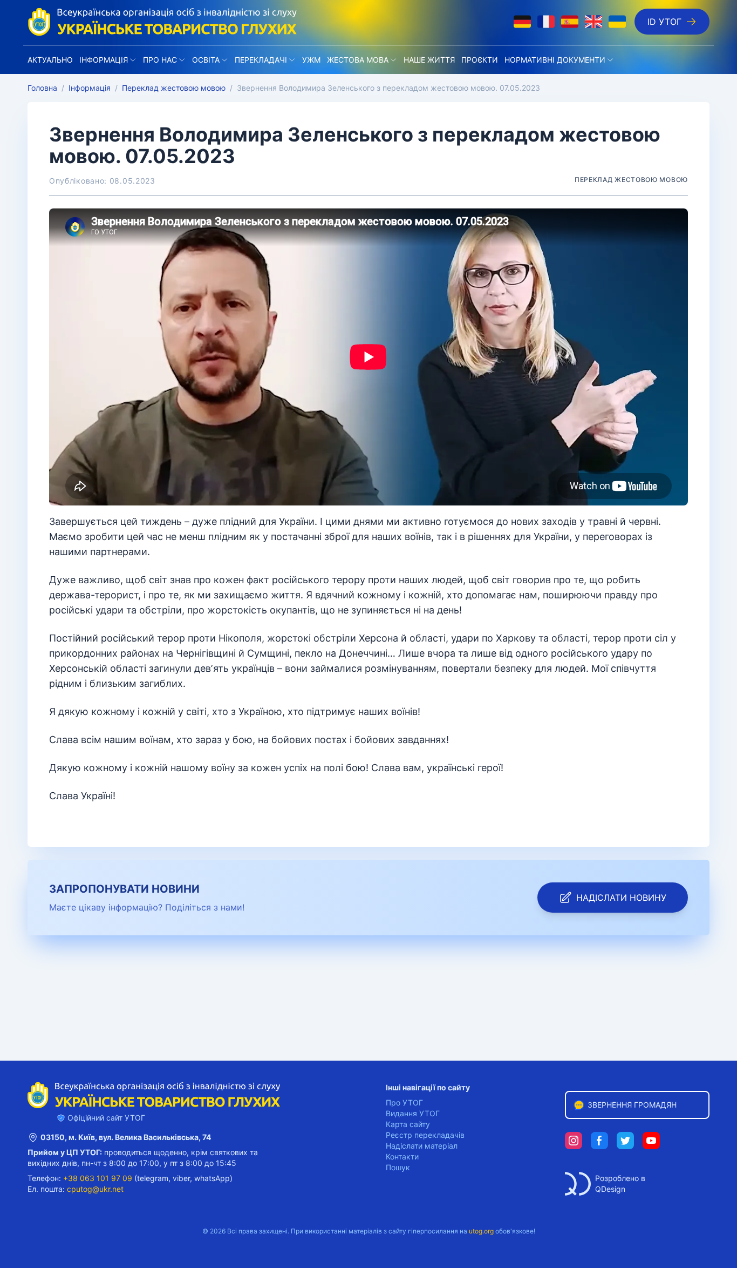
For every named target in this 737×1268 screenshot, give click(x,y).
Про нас (160, 59)
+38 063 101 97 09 (97, 1178)
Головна (42, 87)
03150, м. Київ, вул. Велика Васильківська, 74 (125, 1137)
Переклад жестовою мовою (174, 87)
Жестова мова (357, 59)
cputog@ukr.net (95, 1188)
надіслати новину (621, 897)
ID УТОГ (664, 21)
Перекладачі (261, 59)
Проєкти (479, 59)
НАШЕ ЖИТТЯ (429, 59)
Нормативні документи (554, 59)
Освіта (206, 59)
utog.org (481, 1231)
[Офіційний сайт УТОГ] (162, 21)
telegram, (153, 1178)
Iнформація (103, 59)
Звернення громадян (632, 1104)
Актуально (50, 59)
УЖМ (311, 59)
